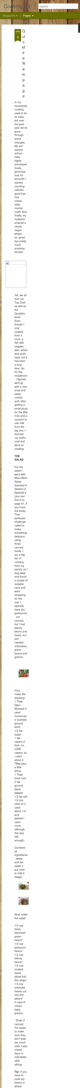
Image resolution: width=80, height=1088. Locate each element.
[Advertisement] (48, 88)
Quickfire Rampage (23, 63)
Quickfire (20, 313)
